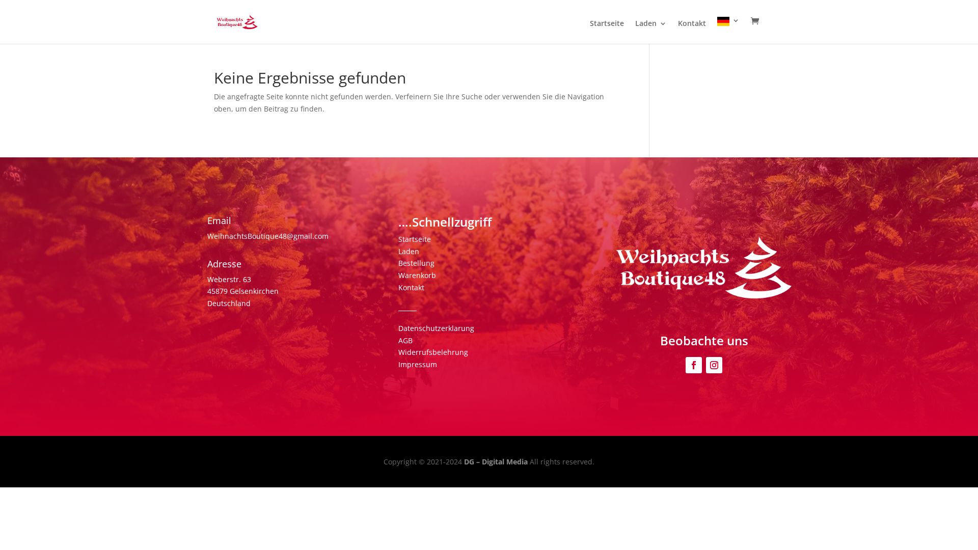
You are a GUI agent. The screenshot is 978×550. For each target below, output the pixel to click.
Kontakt (692, 24)
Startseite (607, 24)
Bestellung (416, 263)
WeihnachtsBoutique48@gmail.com (268, 236)
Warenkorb (417, 275)
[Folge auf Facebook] (694, 365)
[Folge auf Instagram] (714, 365)
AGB (405, 340)
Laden (646, 24)
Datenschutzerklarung (436, 328)
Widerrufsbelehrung (433, 352)
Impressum (417, 364)
